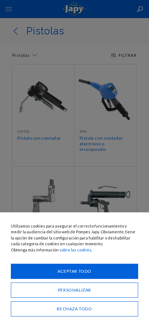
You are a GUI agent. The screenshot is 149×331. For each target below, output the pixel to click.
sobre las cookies (75, 249)
